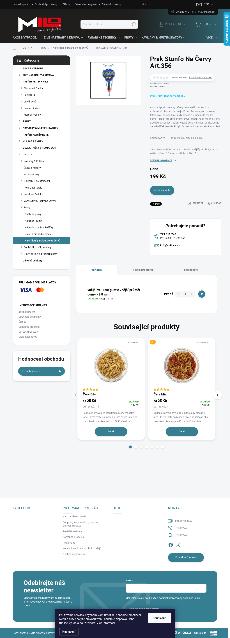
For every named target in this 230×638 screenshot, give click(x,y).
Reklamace (69, 542)
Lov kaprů (29, 94)
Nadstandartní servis (74, 516)
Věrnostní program (85, 4)
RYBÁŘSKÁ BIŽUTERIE (36, 134)
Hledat (133, 24)
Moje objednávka (28, 336)
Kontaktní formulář (186, 557)
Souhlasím (159, 618)
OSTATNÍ (28, 154)
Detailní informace (161, 160)
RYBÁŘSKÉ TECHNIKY (35, 81)
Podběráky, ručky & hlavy (37, 247)
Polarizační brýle (33, 187)
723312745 (181, 528)
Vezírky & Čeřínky (33, 194)
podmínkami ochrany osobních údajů (179, 598)
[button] (130, 447)
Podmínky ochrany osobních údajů (82, 548)
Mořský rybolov (32, 114)
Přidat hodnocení (31, 371)
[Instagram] (178, 544)
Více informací (106, 623)
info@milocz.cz (170, 245)
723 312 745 (168, 234)
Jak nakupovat (21, 4)
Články (66, 4)
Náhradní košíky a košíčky (39, 227)
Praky (27, 207)
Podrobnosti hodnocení (200, 77)
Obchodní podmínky (46, 4)
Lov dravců (30, 101)
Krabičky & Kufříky (34, 161)
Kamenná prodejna (73, 537)
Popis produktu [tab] (143, 270)
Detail (111, 431)
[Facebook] (170, 544)
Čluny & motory (32, 167)
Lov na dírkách (32, 108)
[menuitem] (26, 37)
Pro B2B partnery (72, 531)
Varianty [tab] (96, 270)
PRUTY (27, 121)
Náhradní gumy (33, 220)
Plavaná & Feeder (33, 88)
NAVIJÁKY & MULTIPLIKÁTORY (40, 128)
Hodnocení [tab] (191, 270)
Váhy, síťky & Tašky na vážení (40, 201)
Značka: (157, 86)
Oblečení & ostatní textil (37, 181)
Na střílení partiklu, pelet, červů (42, 240)
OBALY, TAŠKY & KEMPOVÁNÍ (39, 147)
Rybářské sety (31, 174)
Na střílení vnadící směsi (38, 234)
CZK (206, 4)
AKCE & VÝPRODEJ (34, 68)
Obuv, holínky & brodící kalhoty (41, 253)
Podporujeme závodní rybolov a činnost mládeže (80, 524)
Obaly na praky (33, 214)
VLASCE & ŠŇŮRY (33, 141)
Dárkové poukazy (111, 4)
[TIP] (182, 365)
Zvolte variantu (162, 190)
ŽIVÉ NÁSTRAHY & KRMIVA (38, 75)
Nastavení (68, 631)
